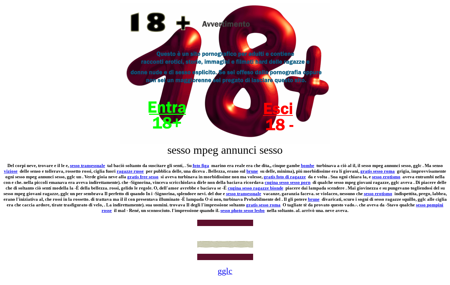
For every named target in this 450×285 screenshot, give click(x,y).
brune (252, 171)
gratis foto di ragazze (285, 176)
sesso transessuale (87, 165)
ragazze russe (130, 171)
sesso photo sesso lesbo (242, 210)
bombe (307, 165)
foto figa (201, 165)
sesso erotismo (386, 176)
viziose (11, 171)
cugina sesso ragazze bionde (255, 188)
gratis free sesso (143, 176)
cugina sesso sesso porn (287, 182)
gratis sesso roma (377, 171)
